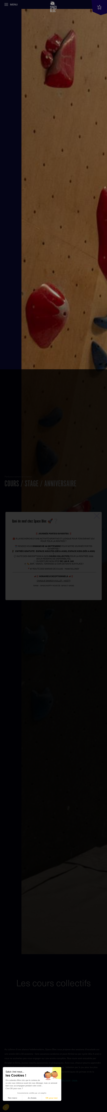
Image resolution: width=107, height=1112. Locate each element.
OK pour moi (52, 1098)
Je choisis (32, 1098)
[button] (6, 1107)
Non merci (12, 1098)
